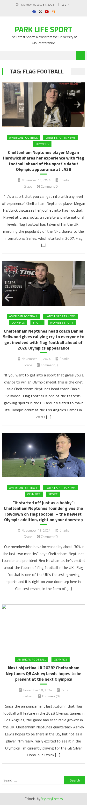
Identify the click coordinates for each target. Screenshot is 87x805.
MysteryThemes (52, 798)
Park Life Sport (43, 29)
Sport (37, 322)
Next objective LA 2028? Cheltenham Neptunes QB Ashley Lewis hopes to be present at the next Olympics (43, 673)
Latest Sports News (61, 137)
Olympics (42, 144)
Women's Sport (61, 322)
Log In (65, 4)
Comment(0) (49, 186)
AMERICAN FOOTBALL (23, 137)
